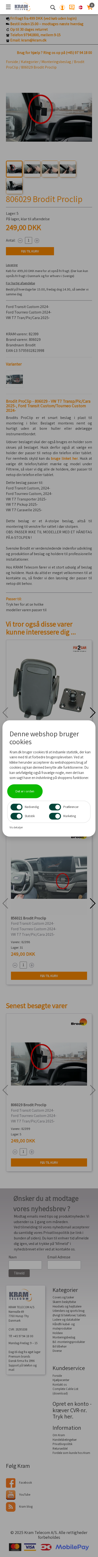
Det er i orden (24, 791)
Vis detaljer (16, 827)
